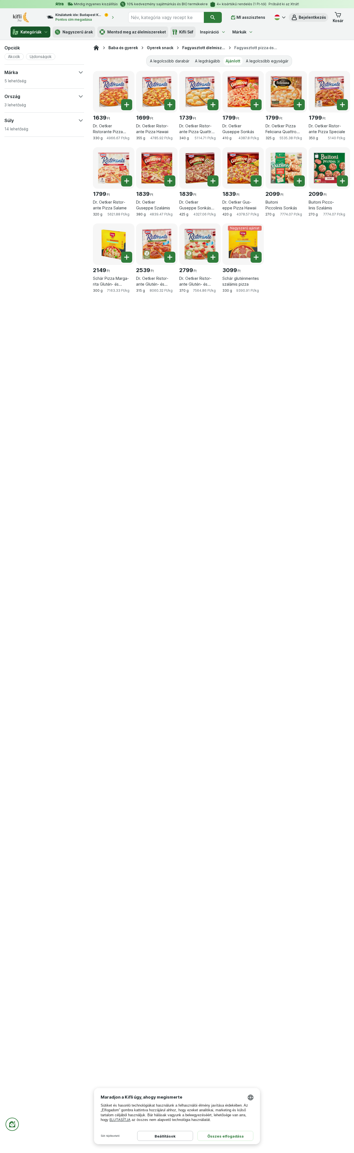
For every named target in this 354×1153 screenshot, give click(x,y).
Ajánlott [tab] (233, 61)
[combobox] (166, 17)
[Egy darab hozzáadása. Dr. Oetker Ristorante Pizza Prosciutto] (126, 104)
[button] (308, 17)
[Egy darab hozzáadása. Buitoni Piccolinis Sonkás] (299, 180)
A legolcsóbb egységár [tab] (267, 61)
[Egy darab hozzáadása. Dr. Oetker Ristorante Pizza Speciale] (342, 104)
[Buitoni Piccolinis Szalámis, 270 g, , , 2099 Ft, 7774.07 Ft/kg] (329, 168)
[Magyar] (279, 17)
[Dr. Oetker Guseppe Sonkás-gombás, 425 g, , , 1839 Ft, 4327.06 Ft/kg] (200, 168)
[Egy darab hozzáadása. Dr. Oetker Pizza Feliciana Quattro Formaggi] (299, 104)
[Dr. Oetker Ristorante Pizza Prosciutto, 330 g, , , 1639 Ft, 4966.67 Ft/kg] (113, 91)
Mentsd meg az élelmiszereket (136, 32)
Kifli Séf (186, 32)
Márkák (239, 32)
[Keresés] (213, 17)
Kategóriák (30, 32)
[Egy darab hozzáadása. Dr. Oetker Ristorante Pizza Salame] (126, 180)
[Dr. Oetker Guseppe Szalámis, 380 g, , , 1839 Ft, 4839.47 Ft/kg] (157, 168)
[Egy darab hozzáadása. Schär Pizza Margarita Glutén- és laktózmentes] (126, 257)
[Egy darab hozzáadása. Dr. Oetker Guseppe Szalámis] (169, 180)
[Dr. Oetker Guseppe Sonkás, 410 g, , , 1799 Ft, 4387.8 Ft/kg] (243, 91)
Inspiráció (209, 32)
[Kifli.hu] (96, 47)
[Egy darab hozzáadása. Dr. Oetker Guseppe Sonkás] (256, 104)
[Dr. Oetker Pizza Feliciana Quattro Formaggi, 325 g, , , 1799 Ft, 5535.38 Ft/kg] (286, 91)
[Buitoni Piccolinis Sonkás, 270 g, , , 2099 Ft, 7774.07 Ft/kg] (286, 168)
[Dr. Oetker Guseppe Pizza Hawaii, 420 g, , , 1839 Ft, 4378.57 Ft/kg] (243, 168)
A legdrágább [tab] (207, 61)
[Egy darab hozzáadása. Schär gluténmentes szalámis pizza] (256, 257)
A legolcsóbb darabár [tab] (169, 61)
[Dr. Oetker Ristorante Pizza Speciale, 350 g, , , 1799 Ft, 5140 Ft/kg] (329, 91)
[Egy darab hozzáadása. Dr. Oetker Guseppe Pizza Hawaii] (256, 180)
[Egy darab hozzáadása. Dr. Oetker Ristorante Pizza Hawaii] (169, 104)
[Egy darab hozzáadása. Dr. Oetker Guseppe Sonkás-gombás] (212, 180)
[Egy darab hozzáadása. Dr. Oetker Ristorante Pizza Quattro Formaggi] (212, 104)
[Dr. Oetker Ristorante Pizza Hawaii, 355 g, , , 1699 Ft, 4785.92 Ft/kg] (157, 91)
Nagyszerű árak (78, 32)
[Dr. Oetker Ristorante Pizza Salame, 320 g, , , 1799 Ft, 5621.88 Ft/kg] (113, 168)
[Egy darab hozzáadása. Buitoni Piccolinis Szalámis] (342, 180)
